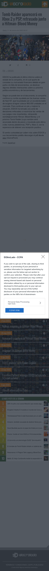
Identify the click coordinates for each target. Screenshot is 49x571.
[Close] (43, 257)
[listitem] (24, 303)
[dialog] (24, 285)
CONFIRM (14, 310)
